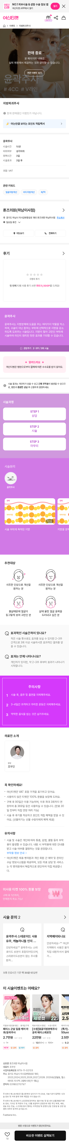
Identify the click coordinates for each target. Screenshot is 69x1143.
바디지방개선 (29, 192)
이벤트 (12, 26)
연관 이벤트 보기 (34, 73)
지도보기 (20, 233)
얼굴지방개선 (11, 192)
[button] (50, 233)
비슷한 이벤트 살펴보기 (40, 1135)
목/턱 (43, 192)
